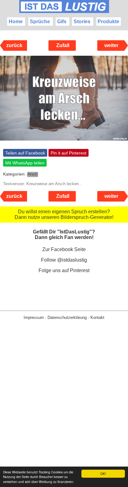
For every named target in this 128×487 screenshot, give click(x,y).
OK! (103, 473)
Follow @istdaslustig (64, 260)
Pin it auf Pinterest (68, 152)
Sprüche (40, 21)
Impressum (34, 317)
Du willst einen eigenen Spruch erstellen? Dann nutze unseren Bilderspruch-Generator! (64, 214)
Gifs (61, 21)
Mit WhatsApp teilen (24, 162)
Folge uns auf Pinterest (64, 270)
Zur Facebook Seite (64, 249)
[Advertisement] (64, 413)
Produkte (108, 21)
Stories (82, 21)
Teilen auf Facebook (25, 152)
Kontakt (97, 317)
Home (16, 21)
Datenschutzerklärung (67, 317)
